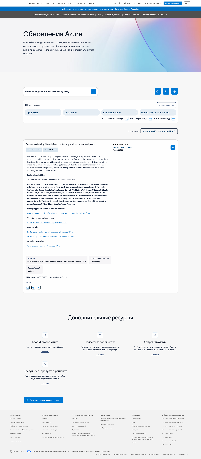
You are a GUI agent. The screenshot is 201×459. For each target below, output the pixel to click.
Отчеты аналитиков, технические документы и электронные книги (142, 438)
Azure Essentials (15, 437)
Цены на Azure (46, 422)
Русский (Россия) (18, 451)
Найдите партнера (106, 428)
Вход (187, 3)
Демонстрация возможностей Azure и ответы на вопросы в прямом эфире (83, 434)
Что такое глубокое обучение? (172, 430)
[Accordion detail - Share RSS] (33, 287)
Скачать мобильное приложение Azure (45, 400)
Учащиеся (135, 430)
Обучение (127, 3)
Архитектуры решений (79, 426)
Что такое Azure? (15, 418)
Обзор (39, 3)
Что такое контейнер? (169, 441)
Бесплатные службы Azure (50, 426)
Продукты (48, 3)
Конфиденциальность (120, 454)
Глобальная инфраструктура (19, 426)
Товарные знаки (154, 454)
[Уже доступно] (173, 119)
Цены (69, 3)
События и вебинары (139, 433)
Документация (136, 418)
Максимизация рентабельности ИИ (53, 437)
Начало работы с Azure (173, 3)
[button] (158, 91)
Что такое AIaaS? (167, 433)
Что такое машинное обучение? (172, 426)
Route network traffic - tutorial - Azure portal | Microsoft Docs (50, 232)
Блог (133, 422)
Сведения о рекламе (168, 454)
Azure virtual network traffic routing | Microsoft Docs (47, 222)
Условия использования (138, 454)
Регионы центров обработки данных (22, 430)
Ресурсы (91, 3)
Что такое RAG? (167, 444)
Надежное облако (15, 433)
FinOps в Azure (46, 433)
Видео (134, 443)
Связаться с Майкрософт (102, 454)
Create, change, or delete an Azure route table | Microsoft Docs (50, 236)
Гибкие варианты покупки (50, 430)
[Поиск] (93, 91)
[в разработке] (126, 119)
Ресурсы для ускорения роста (81, 422)
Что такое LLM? (167, 437)
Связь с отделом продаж (153, 3)
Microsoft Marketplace (107, 424)
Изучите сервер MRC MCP (154, 14)
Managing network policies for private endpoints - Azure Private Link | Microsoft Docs (59, 213)
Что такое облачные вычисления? (173, 418)
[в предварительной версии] (150, 119)
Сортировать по (133, 131)
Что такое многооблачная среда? (172, 422)
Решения (60, 3)
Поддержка (137, 3)
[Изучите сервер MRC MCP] (174, 91)
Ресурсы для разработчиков (141, 426)
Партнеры (79, 3)
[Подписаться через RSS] (166, 91)
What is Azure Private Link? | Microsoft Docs (43, 246)
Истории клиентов (16, 441)
